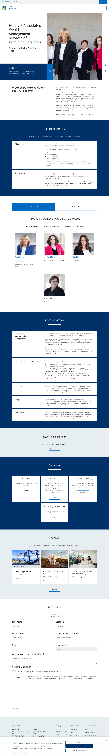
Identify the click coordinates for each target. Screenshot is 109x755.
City (14, 645)
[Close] (106, 740)
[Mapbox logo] (16, 709)
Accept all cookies (79, 746)
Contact (101, 8)
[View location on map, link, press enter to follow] (54, 697)
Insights (87, 8)
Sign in (86, 729)
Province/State (62, 645)
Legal (71, 732)
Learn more (26, 490)
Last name (60, 622)
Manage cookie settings (79, 750)
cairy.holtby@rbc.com (18, 735)
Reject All (79, 742)
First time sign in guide (91, 732)
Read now (54, 497)
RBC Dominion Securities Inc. (10, 1)
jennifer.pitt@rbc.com (38, 735)
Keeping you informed (90, 735)
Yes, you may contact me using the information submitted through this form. (38, 671)
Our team (52, 8)
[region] (54, 697)
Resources (76, 8)
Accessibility (73, 735)
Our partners (76, 207)
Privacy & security (74, 729)
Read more (18, 578)
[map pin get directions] (54, 695)
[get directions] (54, 695)
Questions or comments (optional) (28, 654)
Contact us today (54, 449)
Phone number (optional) (67, 634)
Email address (18, 634)
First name (17, 622)
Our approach (64, 8)
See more (54, 589)
